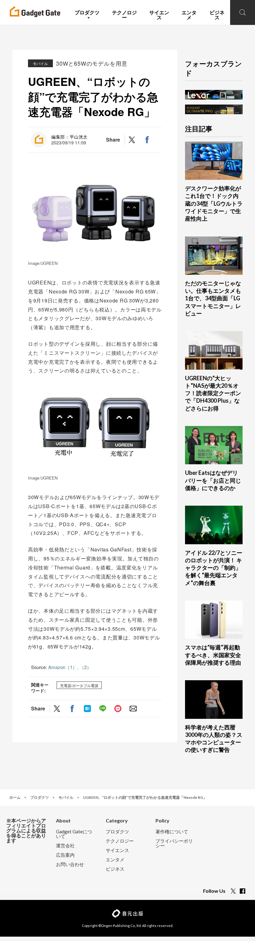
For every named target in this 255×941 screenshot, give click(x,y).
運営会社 (65, 845)
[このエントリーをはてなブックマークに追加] (87, 708)
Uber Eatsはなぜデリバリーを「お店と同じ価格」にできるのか (213, 480)
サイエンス (117, 850)
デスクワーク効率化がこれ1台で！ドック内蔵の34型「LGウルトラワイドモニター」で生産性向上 (214, 203)
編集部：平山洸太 (69, 136)
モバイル (40, 63)
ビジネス (115, 869)
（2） (85, 667)
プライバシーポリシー (174, 843)
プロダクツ (117, 831)
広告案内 (65, 855)
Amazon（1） (62, 667)
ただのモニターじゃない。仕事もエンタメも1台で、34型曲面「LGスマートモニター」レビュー (213, 298)
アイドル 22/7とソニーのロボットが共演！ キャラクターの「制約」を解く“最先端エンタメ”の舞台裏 (213, 567)
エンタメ (115, 859)
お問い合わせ (70, 864)
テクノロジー (120, 841)
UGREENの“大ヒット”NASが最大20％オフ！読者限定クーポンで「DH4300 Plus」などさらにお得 (213, 393)
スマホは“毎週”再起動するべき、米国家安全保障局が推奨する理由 (213, 655)
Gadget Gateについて (74, 834)
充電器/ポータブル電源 (79, 685)
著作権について (171, 831)
